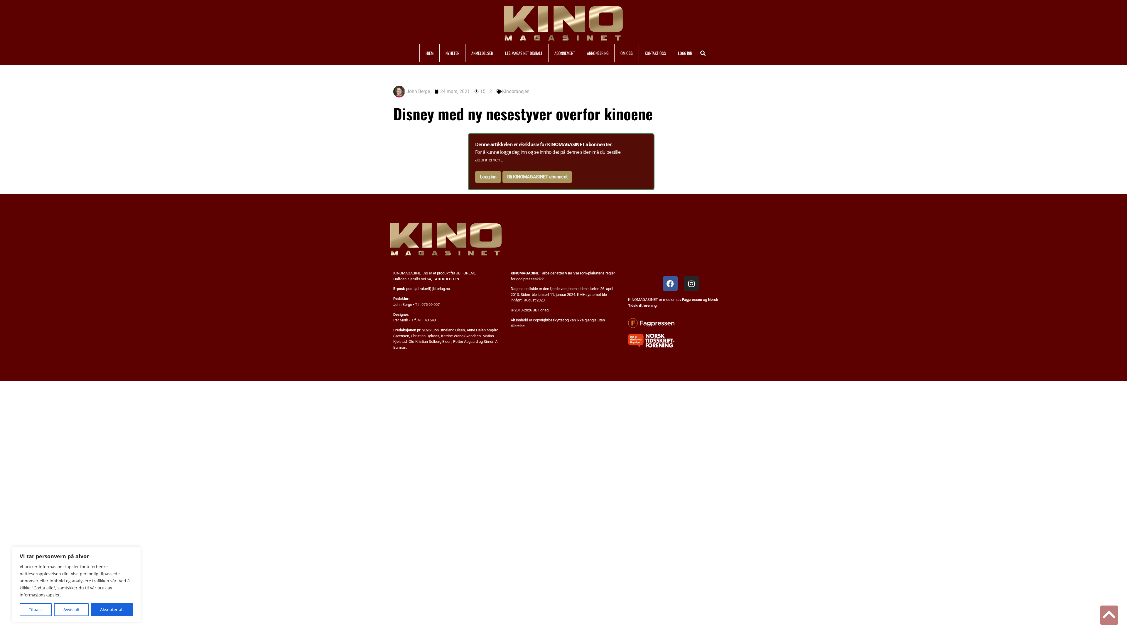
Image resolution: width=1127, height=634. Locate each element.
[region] (76, 584)
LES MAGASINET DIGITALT (523, 53)
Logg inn (488, 177)
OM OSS (626, 53)
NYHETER (452, 53)
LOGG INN (685, 53)
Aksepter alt (112, 609)
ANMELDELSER (482, 53)
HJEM (429, 53)
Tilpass (36, 609)
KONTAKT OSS (655, 53)
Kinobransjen (515, 91)
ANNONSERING (597, 53)
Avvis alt (71, 609)
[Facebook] (670, 283)
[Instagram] (691, 283)
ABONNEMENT (564, 53)
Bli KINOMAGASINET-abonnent (537, 177)
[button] (703, 53)
